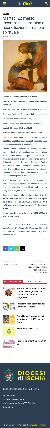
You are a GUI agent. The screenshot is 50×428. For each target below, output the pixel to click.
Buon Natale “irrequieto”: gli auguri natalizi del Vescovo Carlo (30, 319)
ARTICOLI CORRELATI (12, 282)
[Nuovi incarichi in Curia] (9, 331)
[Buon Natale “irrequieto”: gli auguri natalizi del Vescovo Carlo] (9, 319)
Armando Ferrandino (37, 425)
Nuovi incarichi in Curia (27, 328)
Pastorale (6, 14)
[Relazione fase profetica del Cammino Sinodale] (9, 306)
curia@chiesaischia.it (13, 399)
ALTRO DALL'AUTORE (33, 282)
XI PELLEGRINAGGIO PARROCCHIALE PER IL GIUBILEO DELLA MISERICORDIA (37, 268)
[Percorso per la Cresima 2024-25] (9, 343)
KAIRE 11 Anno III (10, 264)
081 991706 (9, 395)
